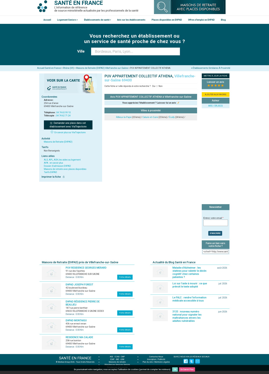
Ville (81, 51)
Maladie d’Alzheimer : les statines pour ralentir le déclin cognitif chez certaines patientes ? (189, 272)
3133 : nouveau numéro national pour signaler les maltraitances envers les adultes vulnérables (187, 316)
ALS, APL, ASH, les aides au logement (62, 159)
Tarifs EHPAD (50, 172)
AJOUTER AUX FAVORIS (215, 94)
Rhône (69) (68, 68)
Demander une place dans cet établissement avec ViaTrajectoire (68, 124)
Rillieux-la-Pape (123, 117)
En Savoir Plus (187, 369)
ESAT (112, 359)
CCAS (117, 357)
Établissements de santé (96, 20)
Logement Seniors (66, 20)
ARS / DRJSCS (215, 105)
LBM (122, 359)
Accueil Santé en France (49, 68)
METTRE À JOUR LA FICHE (215, 76)
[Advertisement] (215, 156)
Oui (153, 86)
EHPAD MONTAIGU (76, 320)
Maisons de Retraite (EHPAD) (58, 142)
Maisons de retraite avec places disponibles (65, 169)
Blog (223, 20)
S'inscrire (215, 233)
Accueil (47, 20)
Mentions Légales (162, 362)
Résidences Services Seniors (117, 365)
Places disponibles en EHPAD (167, 20)
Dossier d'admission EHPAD (57, 166)
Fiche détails (125, 277)
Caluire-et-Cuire (150, 117)
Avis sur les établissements (131, 20)
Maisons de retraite (117, 362)
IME (117, 359)
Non (161, 86)
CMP (123, 357)
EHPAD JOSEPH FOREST (79, 284)
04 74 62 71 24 (63, 115)
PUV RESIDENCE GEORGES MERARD (86, 267)
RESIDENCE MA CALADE (79, 337)
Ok (175, 369)
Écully (172, 117)
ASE (111, 357)
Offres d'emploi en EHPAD (201, 20)
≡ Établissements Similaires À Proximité (210, 68)
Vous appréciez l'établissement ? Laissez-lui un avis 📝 (150, 103)
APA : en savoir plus (53, 163)
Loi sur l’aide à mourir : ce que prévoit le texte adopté (189, 285)
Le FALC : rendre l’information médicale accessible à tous (189, 299)
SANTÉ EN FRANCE (75, 358)
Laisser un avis (215, 81)
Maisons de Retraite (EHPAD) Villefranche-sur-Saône (102, 68)
